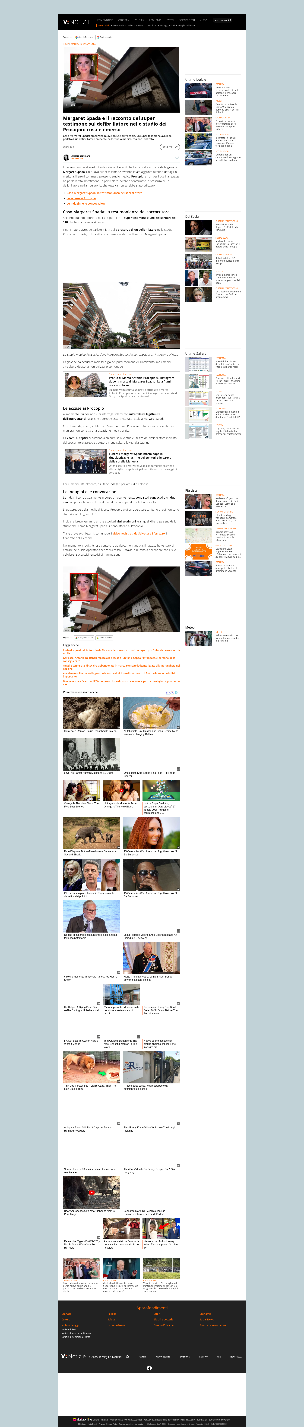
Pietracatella (118, 25)
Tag (219, 1357)
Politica (112, 1313)
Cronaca (66, 1313)
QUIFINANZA (201, 1420)
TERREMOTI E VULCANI (225, 529)
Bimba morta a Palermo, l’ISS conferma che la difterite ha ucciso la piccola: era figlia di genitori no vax (121, 682)
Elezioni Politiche (163, 1325)
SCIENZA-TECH (187, 20)
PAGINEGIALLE (116, 1420)
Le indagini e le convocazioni (86, 203)
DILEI (182, 1420)
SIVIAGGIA (190, 1420)
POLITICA (139, 20)
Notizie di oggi (70, 1325)
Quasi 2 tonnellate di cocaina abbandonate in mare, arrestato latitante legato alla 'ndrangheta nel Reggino (121, 667)
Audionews (221, 20)
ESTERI (170, 20)
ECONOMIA (155, 20)
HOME (66, 44)
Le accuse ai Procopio (81, 198)
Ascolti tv (152, 25)
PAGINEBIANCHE (159, 1420)
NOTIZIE (80, 22)
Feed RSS (142, 1357)
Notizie (77, 1356)
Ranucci (141, 25)
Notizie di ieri (68, 1329)
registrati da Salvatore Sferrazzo (139, 533)
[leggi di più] (177, 157)
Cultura (65, 1319)
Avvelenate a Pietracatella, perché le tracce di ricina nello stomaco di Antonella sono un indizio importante (119, 675)
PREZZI (218, 101)
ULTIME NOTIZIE (104, 20)
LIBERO (96, 1420)
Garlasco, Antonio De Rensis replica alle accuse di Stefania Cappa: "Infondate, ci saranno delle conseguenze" (119, 659)
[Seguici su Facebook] (149, 1369)
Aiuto (140, 1424)
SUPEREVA (225, 1420)
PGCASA (147, 1420)
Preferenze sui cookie (128, 1424)
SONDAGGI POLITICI (224, 512)
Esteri (156, 1313)
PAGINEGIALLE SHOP (133, 1420)
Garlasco (131, 25)
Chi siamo (82, 1424)
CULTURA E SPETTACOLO (226, 221)
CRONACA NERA (88, 44)
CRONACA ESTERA (223, 255)
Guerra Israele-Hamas (213, 1325)
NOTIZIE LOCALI (222, 134)
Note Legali (92, 1424)
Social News (207, 1319)
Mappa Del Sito (163, 1357)
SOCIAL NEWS (221, 238)
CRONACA (123, 20)
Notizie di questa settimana (76, 1333)
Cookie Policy (112, 1424)
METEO (218, 632)
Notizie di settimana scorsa (75, 1336)
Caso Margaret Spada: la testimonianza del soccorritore (104, 193)
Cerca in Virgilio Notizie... (106, 1357)
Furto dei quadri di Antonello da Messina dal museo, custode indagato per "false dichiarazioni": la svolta (121, 651)
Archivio (203, 1357)
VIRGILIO (104, 1420)
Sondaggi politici (167, 25)
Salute (111, 1319)
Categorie (185, 1357)
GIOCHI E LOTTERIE (223, 545)
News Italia (236, 1357)
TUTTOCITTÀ (173, 1420)
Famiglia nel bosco (186, 25)
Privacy (102, 1424)
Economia (205, 1313)
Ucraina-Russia (116, 1325)
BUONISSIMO (214, 1420)
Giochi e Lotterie (163, 1319)
